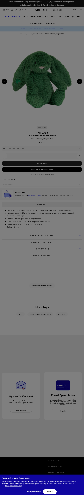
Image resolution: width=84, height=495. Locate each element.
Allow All (50, 491)
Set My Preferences (34, 491)
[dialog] (42, 485)
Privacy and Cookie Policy (13, 486)
